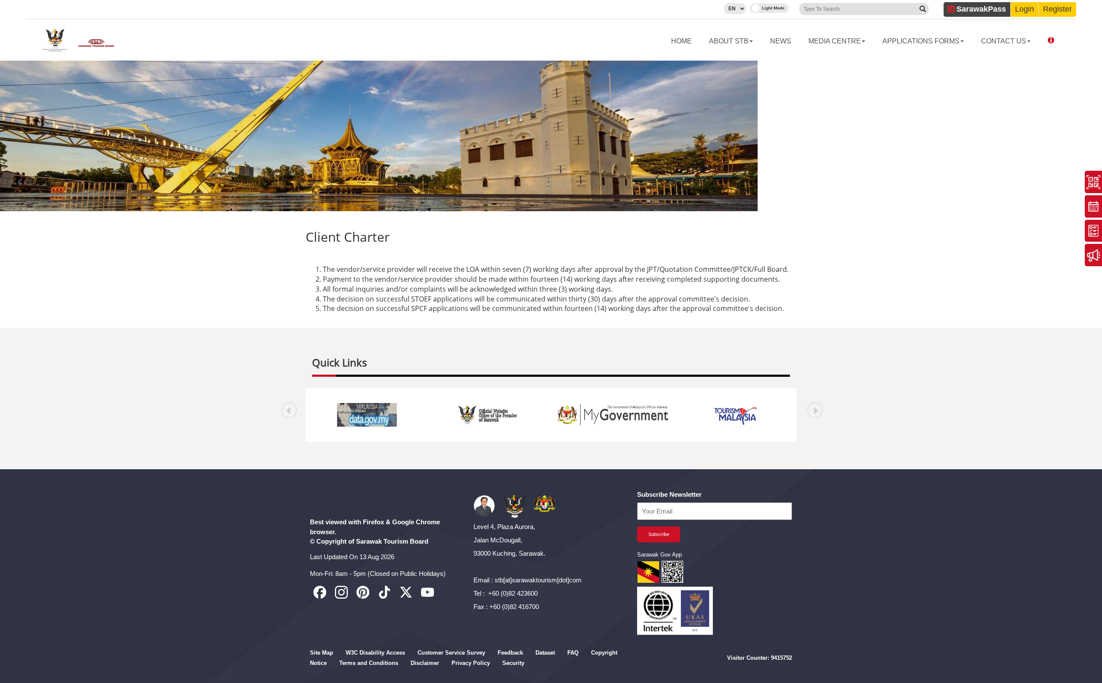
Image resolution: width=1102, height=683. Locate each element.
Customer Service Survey (451, 652)
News (780, 41)
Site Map (321, 652)
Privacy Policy (471, 663)
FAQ (573, 652)
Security (513, 663)
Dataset (545, 652)
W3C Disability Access (375, 652)
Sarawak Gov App (659, 554)
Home (681, 41)
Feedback (510, 652)
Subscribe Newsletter (669, 494)
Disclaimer (425, 663)
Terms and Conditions (368, 663)
